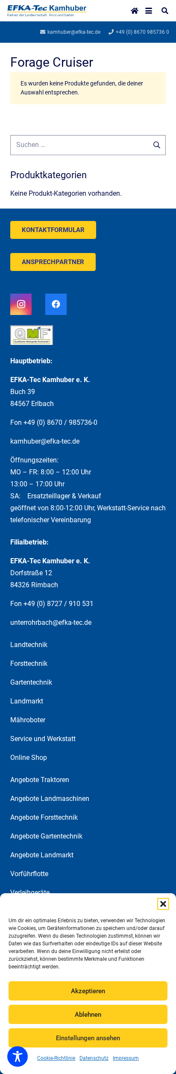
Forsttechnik (28, 663)
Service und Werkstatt (43, 739)
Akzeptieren (88, 991)
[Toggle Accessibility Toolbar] (17, 1056)
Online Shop (28, 757)
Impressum (126, 1058)
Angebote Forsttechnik (44, 817)
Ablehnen (88, 1014)
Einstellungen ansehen (88, 1038)
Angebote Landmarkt (41, 855)
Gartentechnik (31, 682)
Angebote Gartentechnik (46, 836)
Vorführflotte (29, 874)
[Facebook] (56, 304)
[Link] (47, 10)
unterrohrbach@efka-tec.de (50, 622)
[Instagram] (21, 304)
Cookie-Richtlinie (56, 1058)
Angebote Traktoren (39, 780)
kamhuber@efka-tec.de (44, 441)
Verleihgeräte (30, 893)
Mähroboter (27, 720)
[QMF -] (88, 338)
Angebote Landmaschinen (49, 798)
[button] (163, 904)
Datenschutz (94, 1058)
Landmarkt (26, 701)
